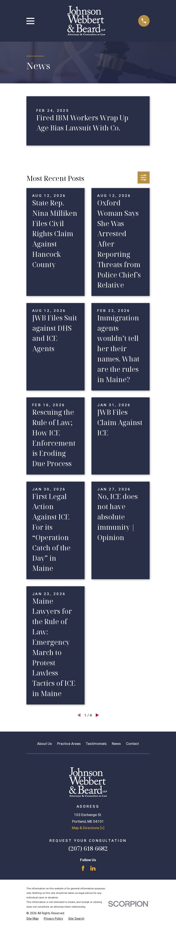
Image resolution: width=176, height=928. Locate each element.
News (116, 743)
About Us (44, 743)
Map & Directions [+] (88, 828)
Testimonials (96, 743)
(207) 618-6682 (88, 848)
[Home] (86, 21)
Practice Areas (69, 743)
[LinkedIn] (93, 868)
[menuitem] (32, 919)
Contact (132, 743)
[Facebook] (83, 868)
